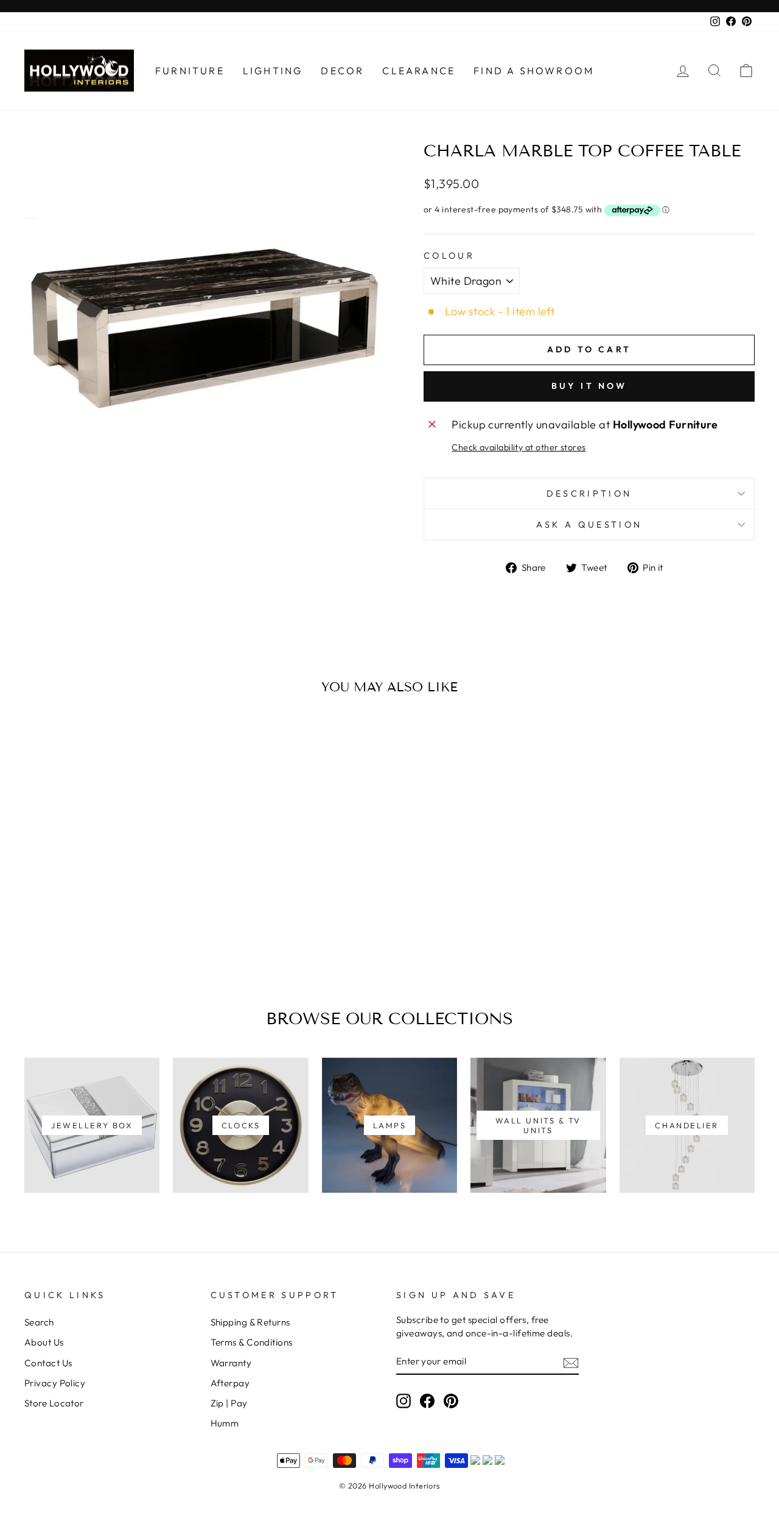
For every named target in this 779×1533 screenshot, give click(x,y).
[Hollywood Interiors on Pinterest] (451, 1400)
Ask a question (589, 524)
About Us (44, 1342)
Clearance (418, 71)
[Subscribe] (571, 1361)
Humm (225, 1423)
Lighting (273, 71)
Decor (342, 71)
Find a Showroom (533, 71)
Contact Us (48, 1363)
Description (589, 493)
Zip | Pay (229, 1403)
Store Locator (54, 1403)
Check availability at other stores (518, 447)
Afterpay (230, 1383)
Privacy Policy (54, 1383)
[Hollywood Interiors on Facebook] (427, 1400)
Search (39, 1322)
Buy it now (589, 385)
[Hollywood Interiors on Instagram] (403, 1400)
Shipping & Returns (250, 1322)
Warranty (231, 1363)
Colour (449, 255)
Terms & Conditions (252, 1342)
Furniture (190, 71)
